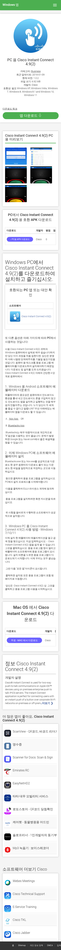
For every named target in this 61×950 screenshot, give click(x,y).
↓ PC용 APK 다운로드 (20, 239)
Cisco (35, 85)
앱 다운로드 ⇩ (31, 116)
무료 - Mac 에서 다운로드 (24, 640)
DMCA (50, 945)
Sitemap (22, 945)
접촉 (59, 945)
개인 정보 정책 (36, 945)
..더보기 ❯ (47, 703)
